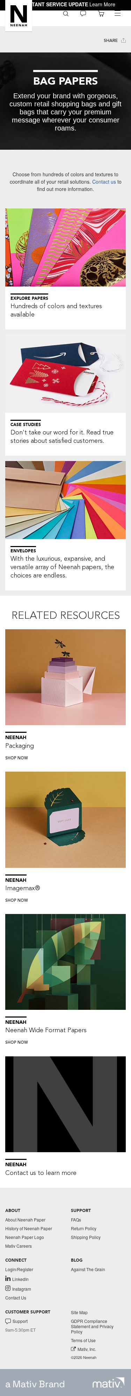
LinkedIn (20, 1279)
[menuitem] (65, 13)
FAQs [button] (76, 1219)
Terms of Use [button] (83, 1340)
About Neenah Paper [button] (25, 1219)
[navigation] (117, 13)
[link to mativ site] (108, 1382)
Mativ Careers (18, 1245)
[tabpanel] (65, 101)
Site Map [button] (79, 1312)
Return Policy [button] (83, 1228)
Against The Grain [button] (88, 1269)
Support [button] (20, 1321)
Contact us (104, 181)
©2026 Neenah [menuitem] (83, 1357)
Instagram (21, 1288)
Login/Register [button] (19, 1269)
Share (111, 40)
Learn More (102, 4)
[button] (18, 15)
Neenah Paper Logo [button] (24, 1237)
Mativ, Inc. (87, 1349)
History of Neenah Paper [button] (28, 1228)
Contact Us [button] (15, 1297)
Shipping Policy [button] (86, 1237)
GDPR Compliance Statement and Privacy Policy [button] (92, 1326)
